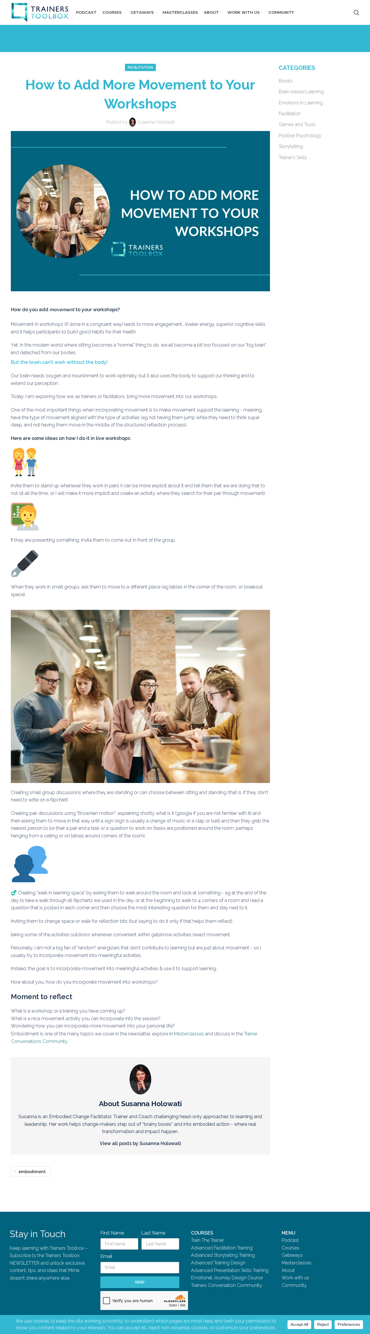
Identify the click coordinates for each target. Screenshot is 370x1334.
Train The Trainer (207, 1240)
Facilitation (140, 67)
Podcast (290, 1240)
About (288, 1270)
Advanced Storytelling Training (223, 1255)
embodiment (32, 1171)
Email (106, 1256)
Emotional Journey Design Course (227, 1277)
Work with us (295, 1277)
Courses (290, 1248)
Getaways (292, 1255)
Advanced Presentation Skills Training (230, 1270)
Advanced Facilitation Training (222, 1248)
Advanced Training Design (218, 1263)
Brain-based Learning (301, 91)
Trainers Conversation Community (226, 1285)
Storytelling (291, 146)
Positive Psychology (300, 135)
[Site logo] (40, 12)
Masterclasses (189, 1034)
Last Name (153, 1233)
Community (294, 1285)
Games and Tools (297, 124)
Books (285, 81)
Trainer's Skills (293, 157)
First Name (112, 1233)
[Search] (356, 12)
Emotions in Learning (301, 103)
